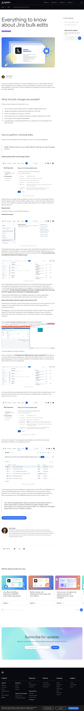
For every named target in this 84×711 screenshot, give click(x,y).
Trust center (31, 686)
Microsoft (17, 687)
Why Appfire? (59, 692)
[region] (42, 708)
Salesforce (17, 689)
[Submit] (79, 38)
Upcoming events (32, 684)
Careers (58, 686)
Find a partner (45, 682)
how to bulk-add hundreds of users (15, 322)
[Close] (81, 708)
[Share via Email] (14, 548)
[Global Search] (81, 2)
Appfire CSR (59, 684)
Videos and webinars (33, 695)
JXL (2, 693)
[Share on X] (19, 548)
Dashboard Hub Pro (5, 691)
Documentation (73, 684)
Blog (30, 682)
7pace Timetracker (5, 695)
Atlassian (17, 685)
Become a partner (46, 684)
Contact (71, 682)
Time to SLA (4, 687)
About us (58, 682)
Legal (58, 690)
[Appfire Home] (6, 2)
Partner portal (45, 686)
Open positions (59, 688)
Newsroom (59, 694)
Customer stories (32, 697)
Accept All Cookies (73, 708)
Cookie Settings (48, 708)
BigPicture (4, 685)
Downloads (31, 693)
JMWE (3, 689)
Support (71, 686)
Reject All (61, 708)
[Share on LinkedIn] (24, 548)
